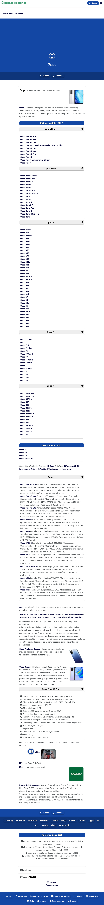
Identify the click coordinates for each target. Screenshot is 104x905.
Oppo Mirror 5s (26, 458)
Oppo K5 (23, 449)
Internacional (57, 901)
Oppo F (50, 332)
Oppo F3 (24, 380)
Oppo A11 (24, 273)
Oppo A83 (24, 308)
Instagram (54, 469)
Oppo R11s (25, 411)
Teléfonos (58, 75)
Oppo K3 (23, 452)
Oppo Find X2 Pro (28, 154)
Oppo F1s (24, 365)
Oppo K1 (23, 455)
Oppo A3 (24, 300)
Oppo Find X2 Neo (28, 151)
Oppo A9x (24, 282)
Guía (31, 901)
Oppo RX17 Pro (27, 396)
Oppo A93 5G (26, 229)
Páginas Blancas (40, 896)
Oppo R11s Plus (27, 413)
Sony (21, 617)
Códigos (78, 896)
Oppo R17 (24, 402)
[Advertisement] (52, 37)
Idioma (42, 901)
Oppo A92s (25, 262)
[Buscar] (90, 3)
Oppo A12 (24, 259)
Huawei (51, 614)
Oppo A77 (24, 320)
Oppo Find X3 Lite (28, 142)
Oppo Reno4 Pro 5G (29, 175)
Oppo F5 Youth (27, 360)
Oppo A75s (25, 311)
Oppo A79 (24, 317)
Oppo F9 (24, 351)
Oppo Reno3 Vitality (29, 193)
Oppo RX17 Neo (27, 393)
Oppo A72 (24, 256)
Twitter (33, 469)
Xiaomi (66, 614)
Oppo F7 (24, 357)
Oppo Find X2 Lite (28, 148)
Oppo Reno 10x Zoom (29, 214)
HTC (56, 617)
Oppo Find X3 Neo (28, 139)
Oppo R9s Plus (26, 425)
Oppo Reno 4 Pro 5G (29, 566)
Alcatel (38, 617)
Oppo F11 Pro (26, 348)
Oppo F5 (24, 374)
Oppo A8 (24, 270)
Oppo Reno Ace (27, 208)
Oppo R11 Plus (26, 416)
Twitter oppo (52, 885)
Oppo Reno (50, 168)
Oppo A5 (24, 306)
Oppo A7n (24, 288)
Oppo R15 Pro (26, 408)
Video (37, 752)
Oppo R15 (24, 405)
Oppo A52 (24, 250)
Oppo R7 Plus (26, 431)
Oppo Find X (25, 163)
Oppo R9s (24, 422)
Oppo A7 (24, 297)
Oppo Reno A (26, 202)
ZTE (51, 617)
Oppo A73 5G (26, 235)
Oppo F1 (24, 371)
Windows (79, 617)
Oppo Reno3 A (26, 181)
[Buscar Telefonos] (101, 3)
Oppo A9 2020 (26, 279)
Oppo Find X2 (26, 157)
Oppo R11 (24, 419)
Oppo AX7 (24, 294)
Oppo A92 (24, 253)
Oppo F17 (24, 342)
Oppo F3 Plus (26, 362)
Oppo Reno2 (25, 199)
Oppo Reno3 (25, 187)
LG (72, 614)
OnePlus (79, 614)
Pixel (53, 825)
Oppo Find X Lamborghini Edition (35, 160)
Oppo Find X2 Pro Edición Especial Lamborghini (41, 145)
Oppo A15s (25, 241)
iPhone (43, 614)
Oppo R (50, 385)
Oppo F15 (24, 345)
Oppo (21, 107)
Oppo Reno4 (25, 184)
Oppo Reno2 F (26, 205)
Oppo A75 (24, 314)
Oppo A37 (24, 326)
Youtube (70, 466)
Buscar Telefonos (15, 3)
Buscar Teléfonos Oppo (30, 785)
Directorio (93, 896)
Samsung (34, 614)
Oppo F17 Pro (26, 339)
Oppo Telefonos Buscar (30, 649)
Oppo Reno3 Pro (27, 190)
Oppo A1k (24, 285)
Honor (59, 614)
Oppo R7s (24, 377)
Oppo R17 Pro (26, 399)
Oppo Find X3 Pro (28, 136)
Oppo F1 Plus (26, 368)
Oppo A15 (24, 238)
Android (69, 617)
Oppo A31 (24, 265)
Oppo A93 (24, 232)
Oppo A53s (25, 244)
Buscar (95, 3)
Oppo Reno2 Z (26, 196)
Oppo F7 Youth (27, 354)
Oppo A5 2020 (26, 276)
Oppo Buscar (25, 667)
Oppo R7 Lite (26, 428)
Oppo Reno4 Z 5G (28, 178)
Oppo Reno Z (26, 211)
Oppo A (50, 222)
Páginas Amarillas (61, 896)
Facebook (26, 870)
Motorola (29, 617)
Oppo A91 (24, 268)
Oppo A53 (24, 247)
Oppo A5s (24, 291)
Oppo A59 (24, 323)
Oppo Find (50, 129)
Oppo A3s (24, 303)
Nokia (62, 617)
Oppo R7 (24, 434)
